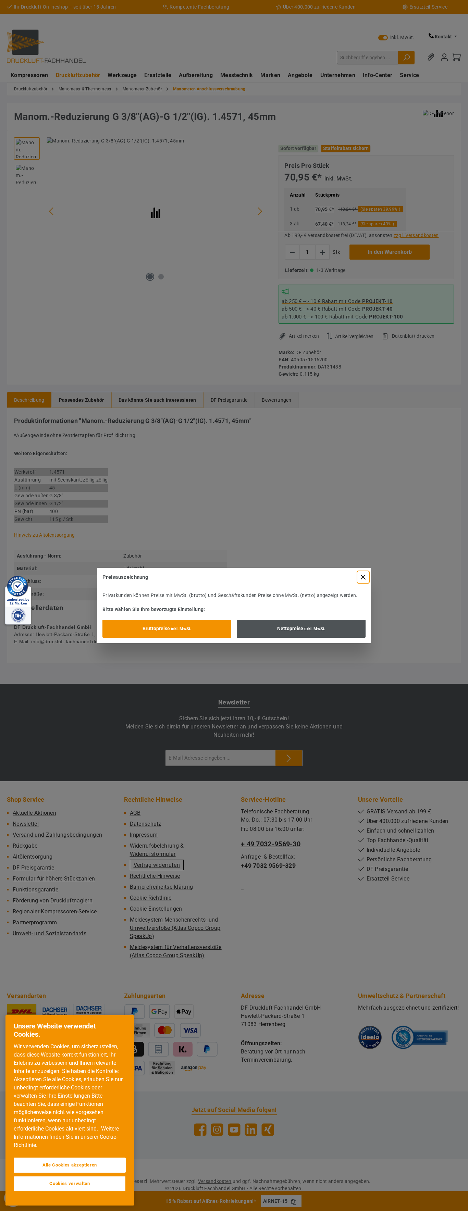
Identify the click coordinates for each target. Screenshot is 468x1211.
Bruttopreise (167, 628)
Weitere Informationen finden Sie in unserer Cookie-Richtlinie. (66, 1136)
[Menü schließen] (363, 577)
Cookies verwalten (69, 1183)
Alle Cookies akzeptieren (69, 1165)
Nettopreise (301, 628)
